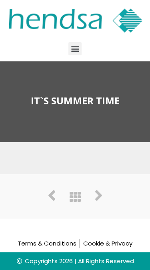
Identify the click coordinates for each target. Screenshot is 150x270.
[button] (75, 48)
